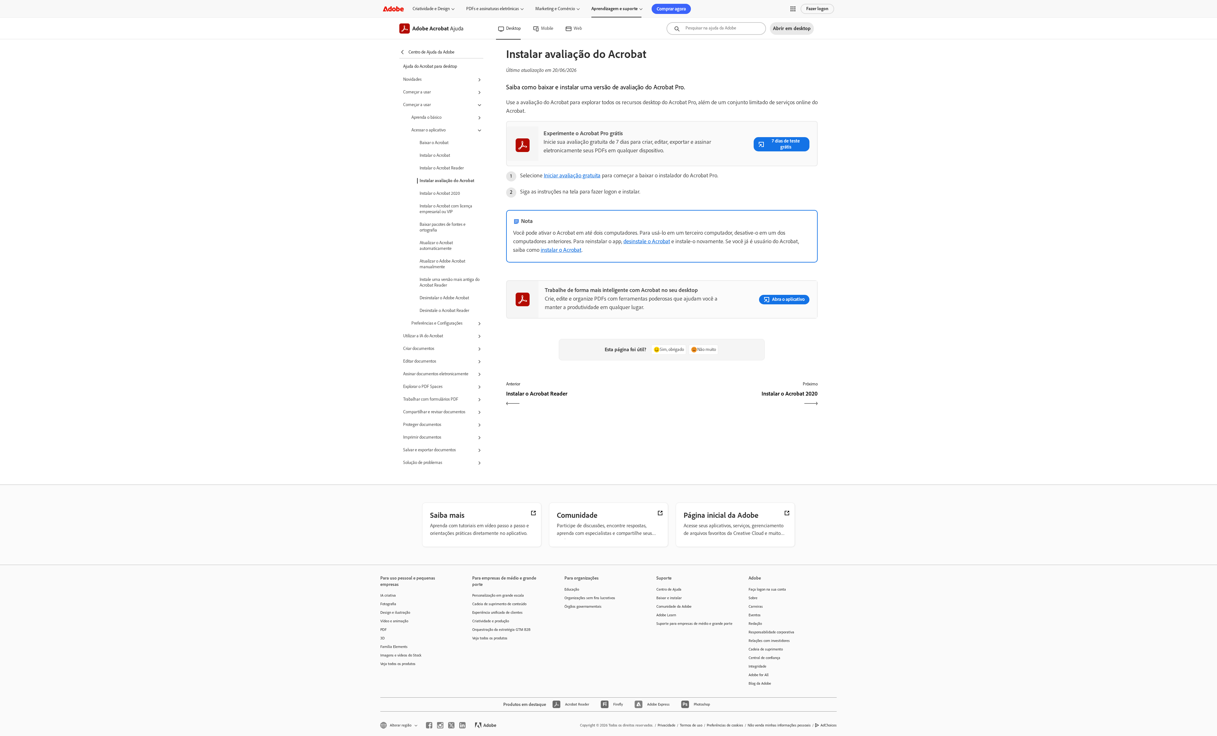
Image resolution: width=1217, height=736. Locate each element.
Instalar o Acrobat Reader (442, 168)
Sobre (753, 598)
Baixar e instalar (669, 598)
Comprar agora (671, 9)
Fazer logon (817, 8)
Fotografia (388, 604)
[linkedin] (462, 725)
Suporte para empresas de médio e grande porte (692, 623)
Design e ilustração (395, 612)
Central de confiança (764, 658)
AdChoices (829, 725)
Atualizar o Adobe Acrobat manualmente (442, 264)
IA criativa (388, 595)
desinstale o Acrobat (646, 241)
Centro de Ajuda (668, 589)
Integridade (757, 666)
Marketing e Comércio (555, 8)
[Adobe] (393, 8)
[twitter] (451, 725)
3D (382, 638)
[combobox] (716, 28)
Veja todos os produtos (397, 664)
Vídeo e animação (394, 621)
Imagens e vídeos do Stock (401, 655)
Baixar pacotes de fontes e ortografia (443, 227)
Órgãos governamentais (583, 606)
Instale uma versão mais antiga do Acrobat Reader (450, 282)
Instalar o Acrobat (435, 155)
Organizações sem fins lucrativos (589, 598)
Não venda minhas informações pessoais (779, 725)
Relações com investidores (769, 640)
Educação (571, 589)
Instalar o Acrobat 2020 (440, 193)
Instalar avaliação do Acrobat (447, 180)
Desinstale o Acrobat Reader (444, 310)
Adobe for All (759, 675)
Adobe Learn (666, 615)
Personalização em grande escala (498, 595)
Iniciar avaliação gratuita (572, 175)
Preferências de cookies (725, 725)
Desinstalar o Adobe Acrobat (444, 298)
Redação (755, 623)
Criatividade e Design (431, 8)
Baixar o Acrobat (434, 142)
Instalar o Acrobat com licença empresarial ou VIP (446, 208)
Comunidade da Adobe (674, 606)
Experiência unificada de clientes (497, 612)
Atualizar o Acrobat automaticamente (436, 245)
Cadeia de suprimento (766, 649)
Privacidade (666, 725)
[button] (793, 9)
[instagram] (440, 725)
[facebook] (429, 725)
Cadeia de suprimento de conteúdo (499, 604)
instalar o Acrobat (561, 249)
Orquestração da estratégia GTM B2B (501, 629)
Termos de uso (691, 725)
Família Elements (394, 646)
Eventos (755, 615)
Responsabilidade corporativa (771, 632)
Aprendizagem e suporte (614, 8)
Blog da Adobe (760, 683)
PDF (383, 629)
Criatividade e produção (490, 621)
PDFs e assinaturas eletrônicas (492, 8)
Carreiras (756, 606)
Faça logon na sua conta (767, 589)
